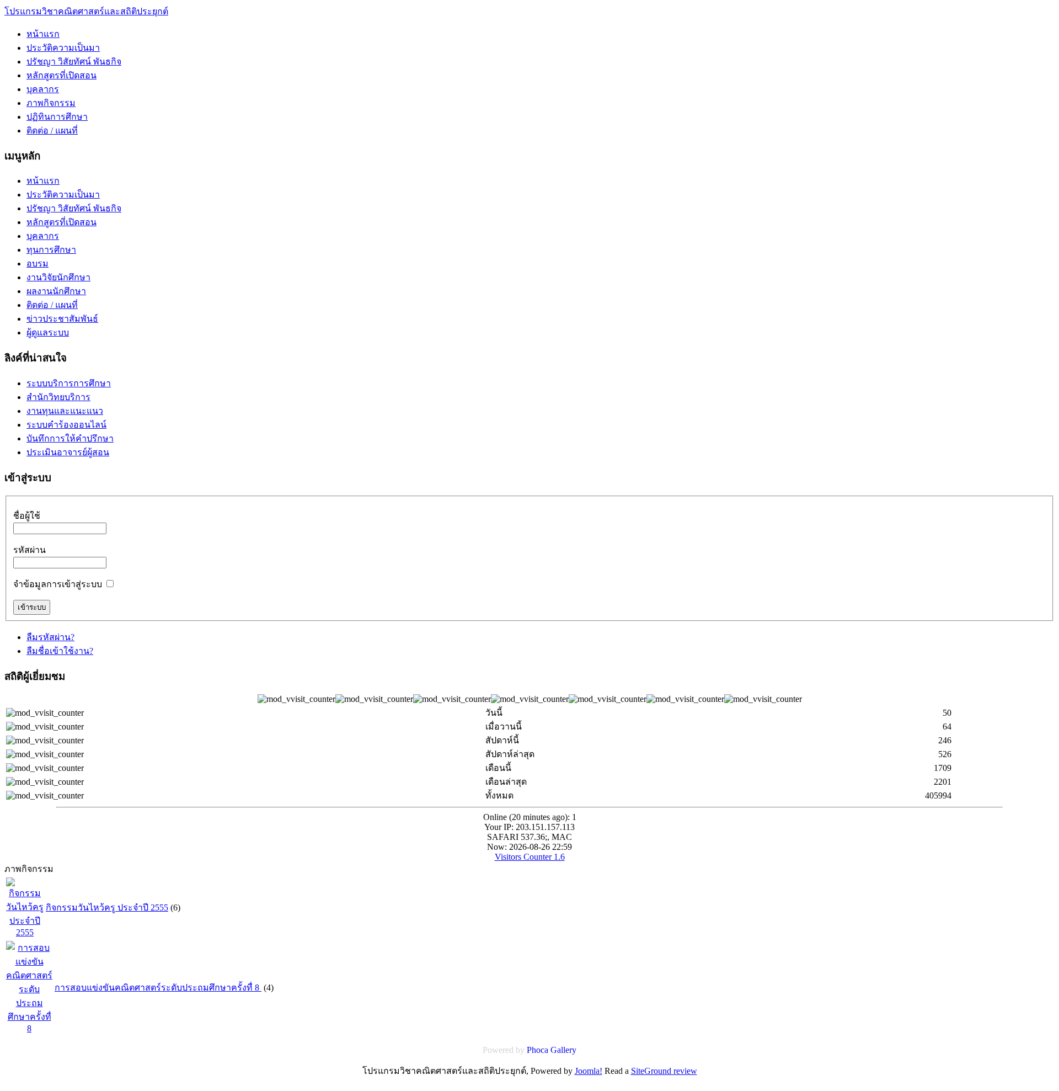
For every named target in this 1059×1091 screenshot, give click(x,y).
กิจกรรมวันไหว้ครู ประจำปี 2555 (107, 907)
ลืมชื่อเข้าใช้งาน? (59, 651)
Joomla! (588, 1071)
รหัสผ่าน (29, 550)
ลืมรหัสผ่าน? (50, 637)
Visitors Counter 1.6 (530, 856)
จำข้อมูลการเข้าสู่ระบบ (57, 584)
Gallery (563, 1050)
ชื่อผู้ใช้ (26, 515)
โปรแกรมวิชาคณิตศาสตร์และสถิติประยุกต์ (86, 11)
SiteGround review (664, 1071)
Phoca (537, 1050)
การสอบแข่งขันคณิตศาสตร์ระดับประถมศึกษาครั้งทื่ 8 (158, 987)
